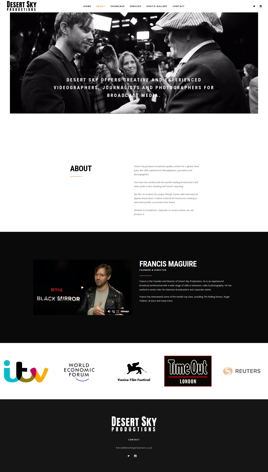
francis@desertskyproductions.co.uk (134, 447)
